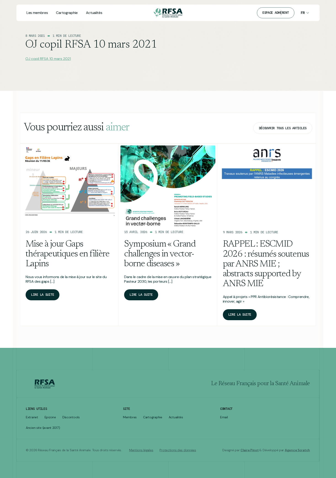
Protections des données (178, 450)
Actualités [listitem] (176, 417)
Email (224, 417)
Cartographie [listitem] (152, 417)
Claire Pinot (249, 450)
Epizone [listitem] (50, 417)
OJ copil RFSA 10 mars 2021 (48, 58)
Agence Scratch (297, 450)
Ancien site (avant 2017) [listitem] (43, 428)
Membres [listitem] (130, 417)
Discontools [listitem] (71, 417)
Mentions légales (141, 450)
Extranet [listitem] (32, 417)
